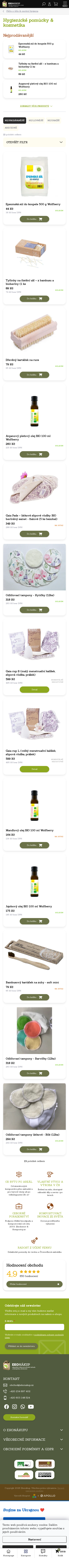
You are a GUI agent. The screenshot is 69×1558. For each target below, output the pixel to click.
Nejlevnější (36, 120)
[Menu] (65, 4)
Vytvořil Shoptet (22, 1495)
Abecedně (11, 128)
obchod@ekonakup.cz (22, 1385)
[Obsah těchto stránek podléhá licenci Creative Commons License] (44, 1475)
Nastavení (34, 1539)
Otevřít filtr (17, 142)
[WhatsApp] (22, 1406)
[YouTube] (30, 1406)
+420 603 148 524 (20, 1397)
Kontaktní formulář (19, 1417)
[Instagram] (14, 1406)
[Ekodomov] (24, 1474)
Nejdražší (53, 120)
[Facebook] (6, 1406)
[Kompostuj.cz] (45, 1464)
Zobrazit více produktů (34, 106)
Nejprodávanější (15, 120)
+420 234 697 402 (20, 1391)
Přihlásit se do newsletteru (21, 1346)
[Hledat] (43, 4)
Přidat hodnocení (18, 1284)
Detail (34, 689)
